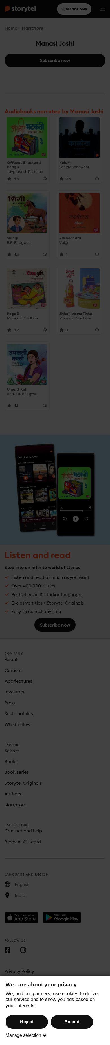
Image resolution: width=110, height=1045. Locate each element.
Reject (27, 1021)
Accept (72, 1021)
